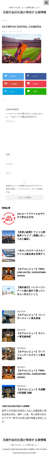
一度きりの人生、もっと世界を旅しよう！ (24, 445)
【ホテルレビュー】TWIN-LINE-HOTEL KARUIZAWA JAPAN (31, 272)
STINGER (32, 453)
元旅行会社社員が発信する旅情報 (24, 12)
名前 (8, 154)
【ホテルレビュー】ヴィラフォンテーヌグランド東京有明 (31, 355)
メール (9, 164)
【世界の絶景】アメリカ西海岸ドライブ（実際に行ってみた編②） (31, 235)
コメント (10, 121)
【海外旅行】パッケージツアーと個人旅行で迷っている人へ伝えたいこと (31, 290)
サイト (8, 173)
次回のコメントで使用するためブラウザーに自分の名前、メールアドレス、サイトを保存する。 (24, 189)
